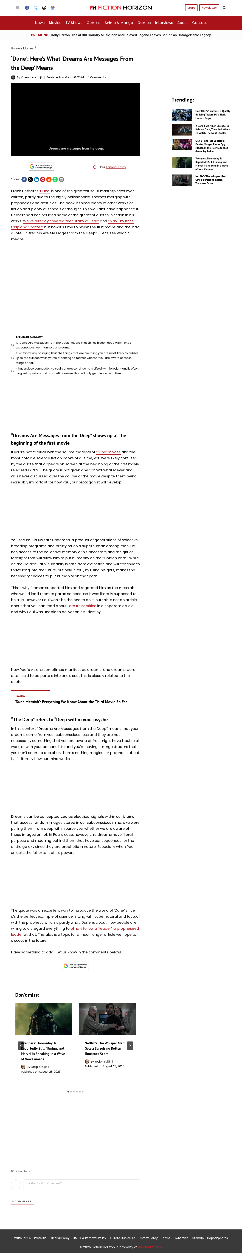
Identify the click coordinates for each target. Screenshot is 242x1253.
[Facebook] (27, 8)
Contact (199, 22)
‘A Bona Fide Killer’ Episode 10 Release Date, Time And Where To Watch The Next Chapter (212, 129)
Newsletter (209, 8)
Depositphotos (217, 1238)
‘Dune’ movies (108, 452)
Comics (93, 22)
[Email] (61, 179)
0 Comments (97, 77)
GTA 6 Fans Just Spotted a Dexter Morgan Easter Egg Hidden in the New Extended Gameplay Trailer (211, 146)
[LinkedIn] (36, 179)
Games (144, 22)
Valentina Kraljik (32, 77)
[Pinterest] (42, 179)
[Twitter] (35, 8)
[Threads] (44, 8)
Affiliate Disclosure (122, 1238)
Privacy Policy (148, 1238)
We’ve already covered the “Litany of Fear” (61, 221)
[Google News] (52, 8)
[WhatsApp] (55, 179)
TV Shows (74, 22)
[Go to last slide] (21, 1045)
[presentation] (43, 1019)
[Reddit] (49, 179)
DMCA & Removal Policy (89, 1238)
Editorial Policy (116, 167)
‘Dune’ (44, 190)
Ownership (180, 1238)
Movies (55, 22)
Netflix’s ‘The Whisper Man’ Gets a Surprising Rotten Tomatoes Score (105, 1048)
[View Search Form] (224, 8)
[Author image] (13, 77)
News (40, 22)
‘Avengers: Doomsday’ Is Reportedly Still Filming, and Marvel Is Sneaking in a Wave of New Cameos (211, 164)
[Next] (130, 1045)
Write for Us (22, 1238)
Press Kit (40, 1238)
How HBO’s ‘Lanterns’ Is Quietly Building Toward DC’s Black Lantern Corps (212, 114)
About (182, 22)
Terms (165, 1238)
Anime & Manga (119, 22)
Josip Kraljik (39, 1067)
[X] (30, 179)
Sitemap (198, 1238)
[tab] (68, 1091)
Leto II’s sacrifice (81, 605)
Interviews (164, 22)
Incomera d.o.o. (150, 1247)
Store (191, 8)
